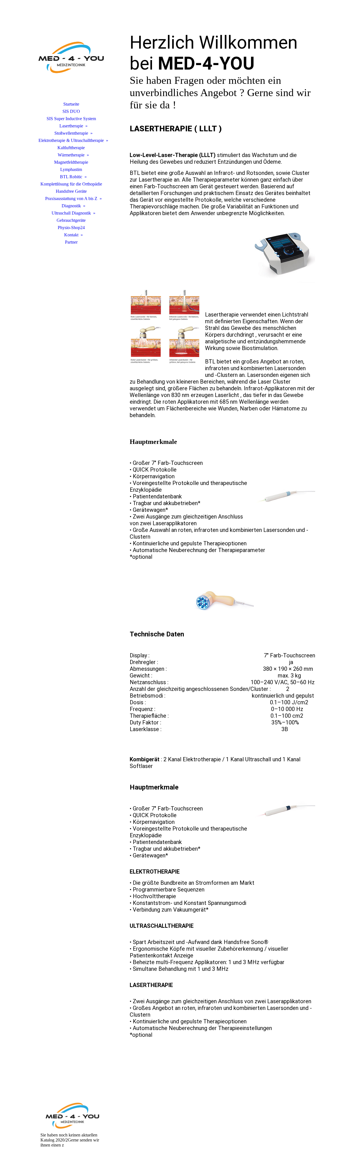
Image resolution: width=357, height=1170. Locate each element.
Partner (71, 242)
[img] (71, 57)
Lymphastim (71, 169)
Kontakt (71, 234)
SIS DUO (71, 111)
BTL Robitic (71, 176)
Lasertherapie (71, 125)
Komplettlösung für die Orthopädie (71, 184)
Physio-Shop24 (71, 227)
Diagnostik (71, 205)
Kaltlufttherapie (71, 147)
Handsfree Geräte (71, 191)
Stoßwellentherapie (71, 133)
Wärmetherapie (71, 155)
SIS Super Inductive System (71, 118)
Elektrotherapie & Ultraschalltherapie (71, 140)
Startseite (71, 104)
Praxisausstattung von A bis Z (71, 198)
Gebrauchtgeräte (71, 220)
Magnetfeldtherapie (71, 162)
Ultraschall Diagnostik (71, 213)
